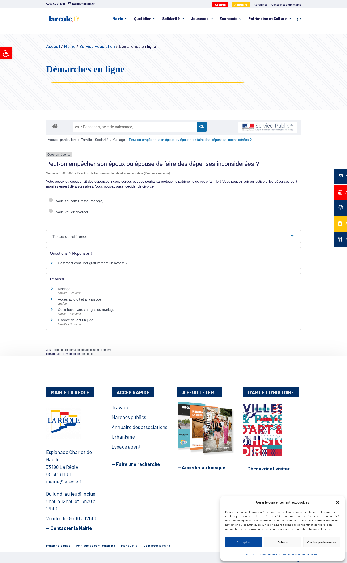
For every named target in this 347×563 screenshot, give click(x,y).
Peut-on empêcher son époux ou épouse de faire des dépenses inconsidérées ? (190, 140)
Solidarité (171, 19)
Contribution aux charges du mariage (86, 310)
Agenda (220, 4)
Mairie (117, 19)
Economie (228, 19)
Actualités (260, 4)
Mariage (119, 140)
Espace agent (126, 446)
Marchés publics (129, 417)
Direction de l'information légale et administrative (80, 349)
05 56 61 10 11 (59, 474)
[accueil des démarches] (55, 126)
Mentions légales (58, 545)
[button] (6, 53)
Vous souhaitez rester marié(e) (78, 201)
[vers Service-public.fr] (267, 127)
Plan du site (129, 545)
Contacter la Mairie (157, 545)
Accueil (53, 46)
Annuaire (240, 4)
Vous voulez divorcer (71, 212)
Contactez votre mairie (286, 4)
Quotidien (142, 19)
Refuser (282, 542)
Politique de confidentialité (263, 554)
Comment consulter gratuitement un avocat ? (92, 263)
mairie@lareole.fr (64, 481)
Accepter (244, 542)
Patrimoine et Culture (267, 19)
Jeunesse (200, 19)
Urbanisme (123, 437)
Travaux (120, 407)
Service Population (97, 46)
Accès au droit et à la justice (79, 299)
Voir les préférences (321, 542)
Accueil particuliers (63, 140)
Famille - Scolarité (95, 140)
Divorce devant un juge (75, 320)
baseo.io (87, 354)
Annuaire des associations (139, 427)
